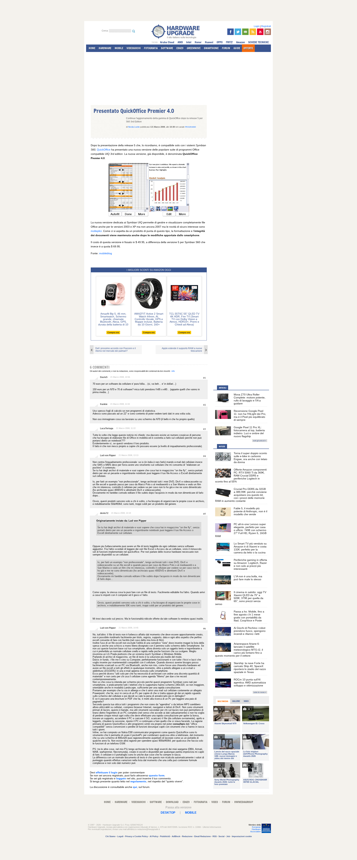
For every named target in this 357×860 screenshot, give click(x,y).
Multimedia (223, 701)
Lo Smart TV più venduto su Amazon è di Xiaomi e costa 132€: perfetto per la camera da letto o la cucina (250, 548)
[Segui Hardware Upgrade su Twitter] (238, 31)
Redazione (187, 836)
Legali (120, 836)
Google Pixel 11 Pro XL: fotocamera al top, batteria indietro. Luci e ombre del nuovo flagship (249, 432)
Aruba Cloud (167, 42)
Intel (188, 42)
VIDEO (214, 802)
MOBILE (119, 48)
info (173, 371)
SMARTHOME (211, 48)
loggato (121, 778)
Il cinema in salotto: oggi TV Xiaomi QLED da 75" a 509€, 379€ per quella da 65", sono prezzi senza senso (240, 598)
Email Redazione (202, 836)
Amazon (240, 42)
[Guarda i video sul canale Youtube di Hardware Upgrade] (260, 31)
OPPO (220, 42)
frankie (103, 404)
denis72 (104, 513)
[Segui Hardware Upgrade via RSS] (253, 31)
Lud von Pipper (108, 455)
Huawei (209, 42)
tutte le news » (260, 692)
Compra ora (113, 332)
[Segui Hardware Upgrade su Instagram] (267, 31)
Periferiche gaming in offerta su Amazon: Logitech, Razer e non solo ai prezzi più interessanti (250, 564)
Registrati (266, 26)
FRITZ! (229, 42)
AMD (180, 42)
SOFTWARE (167, 48)
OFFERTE (248, 48)
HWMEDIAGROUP (243, 802)
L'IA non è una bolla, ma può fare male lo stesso (248, 578)
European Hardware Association (255, 829)
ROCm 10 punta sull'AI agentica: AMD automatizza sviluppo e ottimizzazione (250, 682)
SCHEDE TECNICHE (258, 42)
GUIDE (237, 48)
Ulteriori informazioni (212, 827)
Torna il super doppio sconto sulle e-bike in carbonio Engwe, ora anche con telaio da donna (250, 458)
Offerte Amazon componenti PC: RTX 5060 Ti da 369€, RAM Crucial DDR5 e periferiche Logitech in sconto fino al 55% (241, 475)
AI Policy (154, 836)
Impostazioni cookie (242, 836)
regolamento (138, 781)
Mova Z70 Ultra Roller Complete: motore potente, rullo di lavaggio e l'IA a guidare (249, 399)
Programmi (190, 127)
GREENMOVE (194, 48)
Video (246, 701)
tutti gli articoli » (259, 441)
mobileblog (105, 253)
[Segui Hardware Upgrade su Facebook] (230, 31)
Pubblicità (165, 836)
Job (228, 836)
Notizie (222, 446)
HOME (92, 48)
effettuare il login (107, 772)
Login (257, 26)
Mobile (191, 812)
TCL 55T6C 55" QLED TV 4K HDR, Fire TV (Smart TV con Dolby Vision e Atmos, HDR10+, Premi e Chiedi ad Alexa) (184, 319)
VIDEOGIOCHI (134, 48)
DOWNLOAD (172, 802)
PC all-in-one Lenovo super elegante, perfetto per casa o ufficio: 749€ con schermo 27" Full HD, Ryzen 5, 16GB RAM (240, 530)
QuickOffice (103, 149)
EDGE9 (180, 48)
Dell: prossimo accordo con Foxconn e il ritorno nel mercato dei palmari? (115, 349)
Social (221, 836)
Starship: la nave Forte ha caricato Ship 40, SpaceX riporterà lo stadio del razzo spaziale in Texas (250, 668)
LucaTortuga (106, 428)
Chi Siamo (110, 836)
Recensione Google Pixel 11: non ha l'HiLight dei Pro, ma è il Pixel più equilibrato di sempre (250, 415)
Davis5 (103, 377)
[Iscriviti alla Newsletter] (245, 31)
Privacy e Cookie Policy (136, 836)
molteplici (96, 230)
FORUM (226, 48)
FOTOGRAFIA (151, 48)
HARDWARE (105, 48)
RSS (215, 836)
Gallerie (236, 701)
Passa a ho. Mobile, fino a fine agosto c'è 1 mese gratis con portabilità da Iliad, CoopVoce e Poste (249, 616)
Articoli (222, 387)
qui (135, 786)
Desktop (168, 812)
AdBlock (176, 836)
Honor (198, 42)
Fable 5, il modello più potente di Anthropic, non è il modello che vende (250, 511)
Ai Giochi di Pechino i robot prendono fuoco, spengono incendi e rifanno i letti (250, 630)
